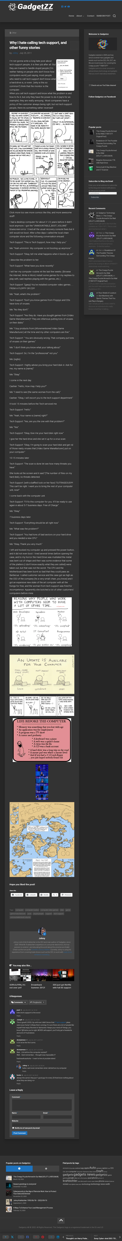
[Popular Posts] (46, 1169)
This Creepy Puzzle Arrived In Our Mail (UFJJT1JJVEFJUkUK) (102, 218)
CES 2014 (66, 1172)
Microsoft (84, 1181)
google (71, 1178)
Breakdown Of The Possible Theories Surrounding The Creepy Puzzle (106, 143)
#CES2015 (66, 1168)
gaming (65, 1178)
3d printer (72, 1168)
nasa (93, 1181)
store (77, 1184)
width (107, 1184)
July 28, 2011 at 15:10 (30, 1010)
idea (75, 1178)
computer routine (31, 910)
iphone (95, 1178)
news (96, 1181)
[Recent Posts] (19, 1169)
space (73, 1184)
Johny (15, 53)
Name (15, 1113)
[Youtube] (68, 6)
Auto (92, 1167)
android (78, 1168)
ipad (89, 1178)
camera (98, 1168)
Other (14, 33)
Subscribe (95, 197)
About (79, 16)
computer (19, 910)
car (109, 1168)
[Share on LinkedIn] (53, 1237)
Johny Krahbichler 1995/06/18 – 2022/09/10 (30, 1200)
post (29, 914)
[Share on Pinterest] (38, 1237)
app (82, 1168)
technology (86, 1184)
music (89, 1181)
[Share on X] (7, 1237)
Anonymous (21, 1040)
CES (112, 1168)
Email (46, 1113)
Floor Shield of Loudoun (107, 293)
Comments (20, 1002)
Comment (16, 1097)
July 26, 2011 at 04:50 (35, 1050)
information (84, 1178)
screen (66, 1184)
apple (86, 1168)
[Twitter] (65, 6)
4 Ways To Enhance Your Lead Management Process (33, 1208)
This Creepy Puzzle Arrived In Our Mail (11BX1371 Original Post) (106, 133)
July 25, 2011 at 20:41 (31, 1075)
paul (18, 1010)
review (106, 1181)
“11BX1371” (103, 66)
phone (101, 1181)
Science (111, 1181)
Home (71, 16)
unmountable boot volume (20, 917)
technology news (98, 1184)
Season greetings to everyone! (24, 1184)
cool (94, 1172)
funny (105, 1172)
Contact (90, 16)
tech (80, 1184)
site (70, 1184)
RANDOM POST (104, 16)
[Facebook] (62, 6)
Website (15, 1121)
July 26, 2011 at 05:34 (37, 1065)
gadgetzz (101, 1174)
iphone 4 (101, 1178)
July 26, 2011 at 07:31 (35, 1040)
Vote (61, 79)
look (79, 1181)
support (49, 914)
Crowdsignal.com (63, 87)
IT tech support (60, 1022)
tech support (58, 914)
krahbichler (70, 1180)
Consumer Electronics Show (84, 1172)
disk (62, 910)
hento (19, 1075)
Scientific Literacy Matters (40, 950)
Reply (18, 1016)
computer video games (49, 910)
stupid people (38, 914)
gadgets (68, 1174)
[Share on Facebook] (22, 1237)
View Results (61, 83)
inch (78, 1178)
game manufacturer (17, 914)
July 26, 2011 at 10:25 (32, 1020)
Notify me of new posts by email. (27, 1128)
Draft (99, 1171)
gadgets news (84, 1174)
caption (105, 1168)
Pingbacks (38, 1002)
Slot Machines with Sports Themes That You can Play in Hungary (102, 298)
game (68, 910)
